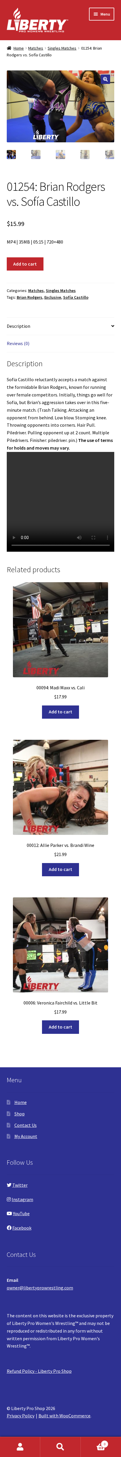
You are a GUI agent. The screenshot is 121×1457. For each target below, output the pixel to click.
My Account (25, 1136)
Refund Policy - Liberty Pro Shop (39, 1371)
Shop (19, 1114)
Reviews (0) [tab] (18, 343)
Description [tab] (18, 326)
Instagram (22, 1199)
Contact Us (25, 1125)
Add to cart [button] (60, 712)
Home (19, 48)
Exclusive (52, 297)
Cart (93, 1442)
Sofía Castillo (75, 297)
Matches (35, 48)
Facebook (21, 1228)
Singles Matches (62, 48)
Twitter (20, 1185)
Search (60, 1447)
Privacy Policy (20, 1416)
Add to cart (25, 264)
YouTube (21, 1213)
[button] (105, 79)
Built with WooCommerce (64, 1416)
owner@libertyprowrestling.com (40, 1288)
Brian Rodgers (29, 297)
